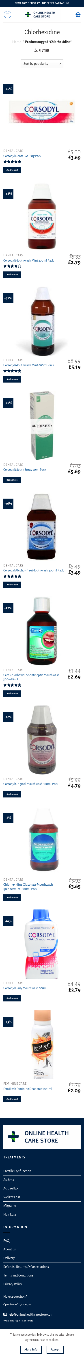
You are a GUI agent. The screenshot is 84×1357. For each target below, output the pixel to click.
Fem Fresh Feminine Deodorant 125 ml (27, 1089)
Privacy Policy (12, 1284)
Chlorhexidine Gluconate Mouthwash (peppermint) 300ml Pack (28, 887)
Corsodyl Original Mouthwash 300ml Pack (30, 784)
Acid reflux (10, 1188)
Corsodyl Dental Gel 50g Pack (22, 156)
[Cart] (78, 15)
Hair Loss (9, 1214)
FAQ (6, 1241)
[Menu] (7, 14)
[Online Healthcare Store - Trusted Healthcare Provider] (42, 14)
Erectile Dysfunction (17, 1171)
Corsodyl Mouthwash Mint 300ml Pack (28, 260)
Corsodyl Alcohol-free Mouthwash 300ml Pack (33, 570)
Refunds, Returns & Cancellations (26, 1267)
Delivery (9, 1258)
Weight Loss (11, 1197)
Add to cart (12, 170)
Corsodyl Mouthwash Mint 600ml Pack (28, 365)
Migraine (9, 1205)
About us (9, 1249)
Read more (12, 480)
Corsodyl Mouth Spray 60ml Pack (24, 469)
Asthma (8, 1180)
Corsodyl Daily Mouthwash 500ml (25, 988)
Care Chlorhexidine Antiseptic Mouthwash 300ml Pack (31, 677)
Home (16, 42)
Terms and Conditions (18, 1275)
